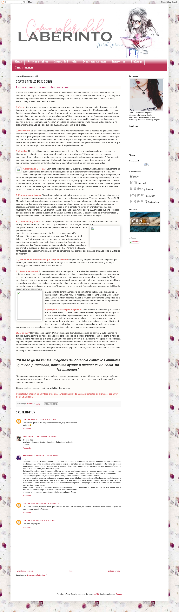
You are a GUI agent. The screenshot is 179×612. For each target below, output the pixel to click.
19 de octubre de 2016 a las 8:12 (43, 419)
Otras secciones (24, 67)
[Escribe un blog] (48, 403)
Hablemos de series (94, 61)
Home (18, 61)
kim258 (96, 594)
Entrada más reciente (25, 571)
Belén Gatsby (28, 436)
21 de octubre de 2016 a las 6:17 (46, 436)
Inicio (71, 571)
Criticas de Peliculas (65, 61)
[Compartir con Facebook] (53, 403)
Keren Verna (28, 456)
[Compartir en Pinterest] (56, 403)
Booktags (136, 61)
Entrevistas (118, 61)
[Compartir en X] (51, 403)
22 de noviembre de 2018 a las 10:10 (45, 503)
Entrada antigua (114, 571)
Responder (27, 429)
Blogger (119, 594)
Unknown (26, 419)
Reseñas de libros (38, 61)
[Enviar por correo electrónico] (45, 403)
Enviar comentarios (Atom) (37, 575)
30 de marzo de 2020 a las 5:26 (43, 520)
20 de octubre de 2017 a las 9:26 (46, 456)
